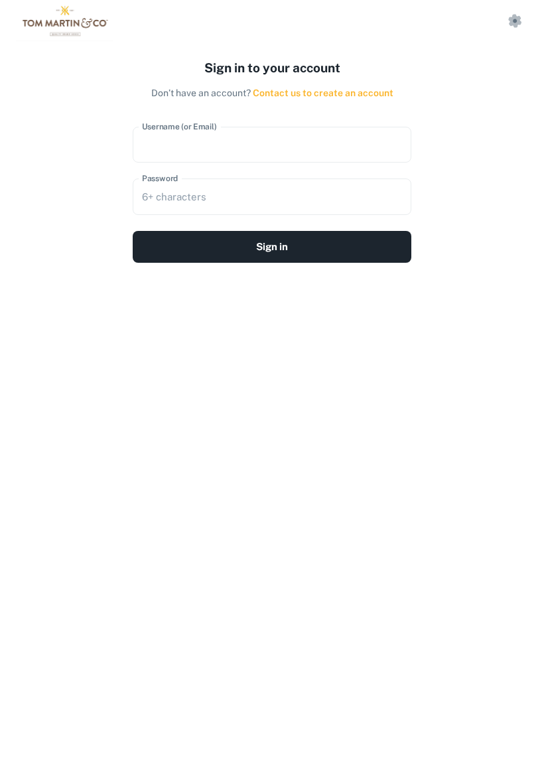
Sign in (272, 246)
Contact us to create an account (323, 93)
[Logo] (64, 21)
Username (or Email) (179, 126)
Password (160, 178)
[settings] (515, 21)
